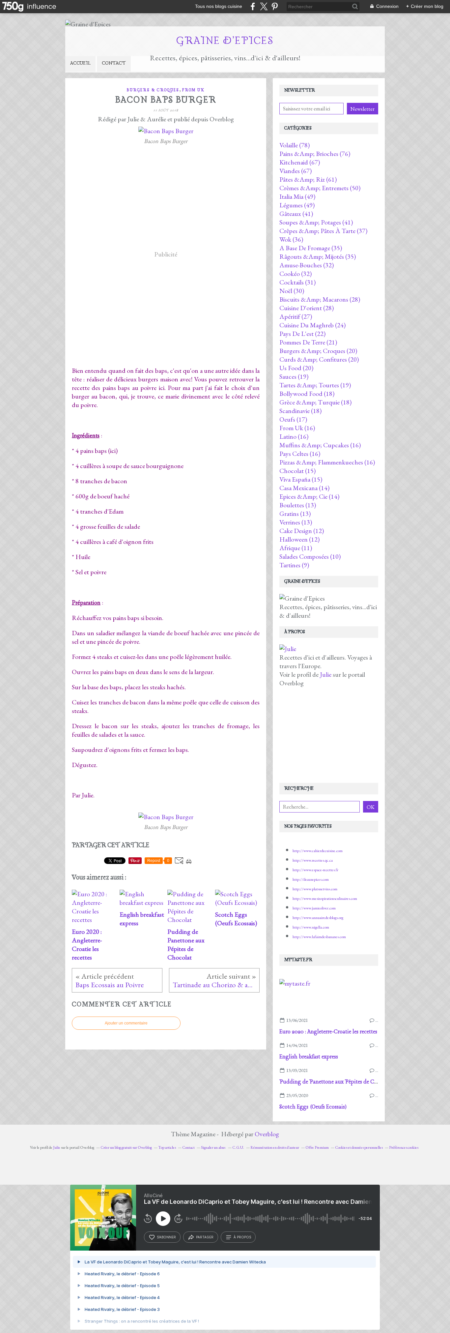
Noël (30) (291, 290)
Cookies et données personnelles (359, 1147)
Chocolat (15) (297, 470)
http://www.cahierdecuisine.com (318, 850)
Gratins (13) (295, 513)
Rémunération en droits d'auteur (274, 1147)
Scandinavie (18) (300, 410)
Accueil (80, 63)
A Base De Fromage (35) (310, 248)
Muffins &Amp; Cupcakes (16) (320, 445)
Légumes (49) (297, 205)
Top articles (167, 1147)
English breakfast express (308, 1057)
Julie (326, 674)
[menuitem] (80, 64)
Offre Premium (317, 1147)
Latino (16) (293, 436)
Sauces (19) (293, 376)
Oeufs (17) (293, 419)
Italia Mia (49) (297, 196)
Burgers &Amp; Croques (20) (318, 350)
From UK (193, 90)
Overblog (267, 1134)
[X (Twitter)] (264, 6)
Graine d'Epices (225, 41)
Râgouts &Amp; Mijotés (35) (317, 256)
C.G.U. (238, 1147)
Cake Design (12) (301, 530)
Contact (114, 63)
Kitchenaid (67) (299, 162)
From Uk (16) (297, 428)
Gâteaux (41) (296, 213)
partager (204, 1237)
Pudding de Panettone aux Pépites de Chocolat (335, 1082)
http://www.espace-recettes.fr (315, 870)
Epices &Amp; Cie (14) (309, 496)
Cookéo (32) (295, 273)
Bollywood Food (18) (306, 393)
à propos (242, 1237)
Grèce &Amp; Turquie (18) (315, 402)
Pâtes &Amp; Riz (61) (308, 179)
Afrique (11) (295, 548)
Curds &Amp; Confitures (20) (319, 359)
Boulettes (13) (297, 505)
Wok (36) (291, 239)
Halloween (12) (299, 539)
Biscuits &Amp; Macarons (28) (319, 299)
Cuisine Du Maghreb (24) (312, 325)
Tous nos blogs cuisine (218, 6)
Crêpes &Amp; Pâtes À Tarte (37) (323, 230)
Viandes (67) (295, 170)
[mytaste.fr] (294, 983)
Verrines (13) (295, 522)
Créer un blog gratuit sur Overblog (126, 1147)
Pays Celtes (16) (299, 453)
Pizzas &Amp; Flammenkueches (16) (327, 462)
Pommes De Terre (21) (308, 342)
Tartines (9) (294, 565)
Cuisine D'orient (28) (306, 308)
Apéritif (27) (295, 316)
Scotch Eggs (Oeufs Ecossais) (313, 1107)
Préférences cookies (403, 1147)
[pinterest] (274, 6)
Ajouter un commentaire (126, 1023)
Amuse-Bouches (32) (306, 265)
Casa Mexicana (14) (304, 488)
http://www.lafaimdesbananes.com (319, 936)
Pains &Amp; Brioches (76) (314, 153)
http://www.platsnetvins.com (315, 889)
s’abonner (166, 1237)
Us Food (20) (296, 368)
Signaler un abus (213, 1147)
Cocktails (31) (297, 282)
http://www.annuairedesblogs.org (318, 917)
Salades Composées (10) (310, 556)
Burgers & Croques (153, 90)
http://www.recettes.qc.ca (313, 860)
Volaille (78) (294, 145)
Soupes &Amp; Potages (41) (316, 222)
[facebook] (253, 6)
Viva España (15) (300, 479)
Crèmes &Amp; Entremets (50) (319, 188)
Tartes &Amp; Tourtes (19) (315, 385)
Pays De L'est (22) (302, 333)
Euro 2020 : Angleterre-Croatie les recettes (328, 1032)
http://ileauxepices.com (311, 879)
